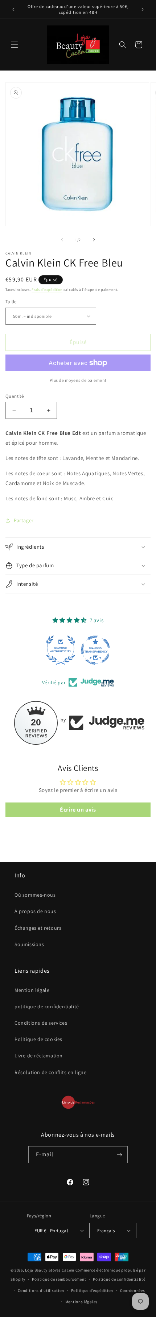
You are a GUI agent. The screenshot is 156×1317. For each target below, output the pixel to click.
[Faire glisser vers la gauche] (62, 240)
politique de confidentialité (47, 1006)
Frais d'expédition (47, 289)
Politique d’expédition (92, 1290)
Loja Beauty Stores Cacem (49, 1270)
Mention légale (32, 990)
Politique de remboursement (59, 1279)
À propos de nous (35, 911)
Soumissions (29, 944)
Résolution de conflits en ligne (51, 1072)
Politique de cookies (38, 1039)
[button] (14, 45)
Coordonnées (132, 1290)
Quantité (14, 396)
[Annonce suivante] (143, 9)
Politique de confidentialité (119, 1279)
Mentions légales (81, 1301)
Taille (10, 302)
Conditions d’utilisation (41, 1290)
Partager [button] (24, 520)
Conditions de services (41, 1023)
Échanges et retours (38, 928)
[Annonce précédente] (13, 9)
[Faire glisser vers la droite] (94, 240)
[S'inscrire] (119, 1154)
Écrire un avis (78, 809)
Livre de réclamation (39, 1055)
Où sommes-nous (35, 895)
